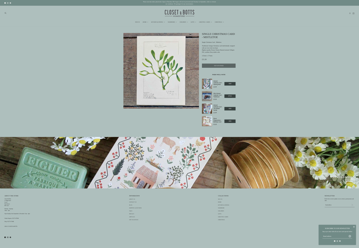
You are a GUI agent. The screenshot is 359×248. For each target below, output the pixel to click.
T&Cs (130, 210)
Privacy (131, 213)
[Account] (350, 13)
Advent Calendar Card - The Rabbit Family (217, 108)
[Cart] (353, 13)
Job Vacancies (133, 219)
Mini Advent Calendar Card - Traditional (217, 95)
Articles (132, 216)
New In (220, 199)
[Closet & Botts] (179, 13)
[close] (354, 227)
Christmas (221, 219)
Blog (130, 205)
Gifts (219, 213)
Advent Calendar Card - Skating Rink (217, 83)
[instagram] (7, 3)
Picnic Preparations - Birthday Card (217, 120)
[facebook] (5, 3)
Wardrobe (221, 207)
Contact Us (132, 202)
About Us (132, 199)
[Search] (5, 13)
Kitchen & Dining (223, 205)
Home (219, 202)
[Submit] (350, 236)
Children (221, 210)
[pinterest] (10, 3)
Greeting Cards (223, 216)
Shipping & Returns (135, 207)
